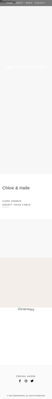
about (19, 3)
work (29, 3)
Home (10, 3)
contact (40, 3)
